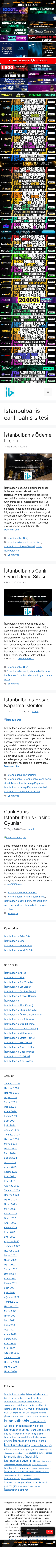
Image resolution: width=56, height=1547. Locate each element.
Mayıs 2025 (10, 1097)
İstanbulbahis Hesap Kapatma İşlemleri (26, 702)
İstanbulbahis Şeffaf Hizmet (19, 1037)
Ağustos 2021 (11, 1297)
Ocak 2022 (10, 1274)
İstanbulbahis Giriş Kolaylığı (19, 1005)
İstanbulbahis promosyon (41, 1468)
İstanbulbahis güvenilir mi (20, 1460)
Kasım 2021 (10, 1283)
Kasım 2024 (10, 1116)
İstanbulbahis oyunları (39, 1465)
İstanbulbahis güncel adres (14, 1453)
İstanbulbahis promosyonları (18, 1471)
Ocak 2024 (10, 1162)
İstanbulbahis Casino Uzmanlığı (21, 1028)
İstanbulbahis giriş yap (23, 1449)
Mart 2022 (9, 1264)
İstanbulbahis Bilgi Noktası (18, 1061)
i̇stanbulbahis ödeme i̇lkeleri (19, 546)
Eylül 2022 (9, 1236)
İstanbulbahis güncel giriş (21, 1456)
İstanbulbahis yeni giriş (14, 1482)
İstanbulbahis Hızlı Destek (18, 1042)
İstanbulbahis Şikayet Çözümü (20, 996)
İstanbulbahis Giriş (18, 538)
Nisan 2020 (10, 1371)
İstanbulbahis (15, 779)
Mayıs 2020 (10, 1366)
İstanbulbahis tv (12, 1478)
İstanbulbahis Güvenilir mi (22, 774)
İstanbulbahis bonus (16, 1429)
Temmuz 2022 (12, 1246)
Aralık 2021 (10, 1278)
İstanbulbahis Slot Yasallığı (18, 982)
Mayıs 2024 (10, 1144)
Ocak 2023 (10, 1218)
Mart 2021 (9, 1320)
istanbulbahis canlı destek (26, 1398)
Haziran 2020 (11, 1362)
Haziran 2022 (11, 1250)
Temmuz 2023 (12, 1190)
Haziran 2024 (11, 1139)
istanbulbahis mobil (11, 1405)
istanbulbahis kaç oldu (15, 1401)
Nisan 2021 (10, 1315)
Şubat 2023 (10, 1213)
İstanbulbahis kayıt (44, 1461)
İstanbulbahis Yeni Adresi (30, 1479)
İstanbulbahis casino (14, 1437)
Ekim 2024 (10, 1120)
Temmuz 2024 (12, 1134)
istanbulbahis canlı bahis (17, 901)
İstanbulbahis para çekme (17, 1468)
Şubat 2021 (10, 1325)
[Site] (28, 102)
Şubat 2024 (10, 1157)
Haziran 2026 (11, 1088)
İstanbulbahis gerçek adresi (29, 1440)
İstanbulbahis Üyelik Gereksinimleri (23, 1014)
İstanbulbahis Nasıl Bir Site (22, 892)
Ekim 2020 (10, 1343)
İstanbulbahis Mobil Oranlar (19, 1051)
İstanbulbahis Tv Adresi (17, 1056)
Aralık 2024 (10, 1111)
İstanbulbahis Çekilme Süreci (20, 991)
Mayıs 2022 (10, 1255)
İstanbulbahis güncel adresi (38, 1453)
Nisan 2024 (10, 1148)
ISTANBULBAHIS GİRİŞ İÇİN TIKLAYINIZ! (28, 60)
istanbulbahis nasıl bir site (33, 1405)
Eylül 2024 (9, 1125)
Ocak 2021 (10, 1329)
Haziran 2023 (11, 1195)
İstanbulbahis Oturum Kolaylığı (20, 1010)
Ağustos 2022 (11, 1241)
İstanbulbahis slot (11, 1475)
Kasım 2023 (10, 1171)
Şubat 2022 (10, 1269)
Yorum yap (13, 554)
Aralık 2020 (10, 1334)
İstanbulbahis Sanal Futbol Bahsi (22, 791)
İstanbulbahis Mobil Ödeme (19, 1019)
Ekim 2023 (10, 1176)
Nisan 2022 (10, 1260)
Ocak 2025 (10, 1106)
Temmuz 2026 (12, 1083)
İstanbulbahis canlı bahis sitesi (24, 542)
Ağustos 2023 (11, 1185)
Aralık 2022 (10, 1222)
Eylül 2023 (9, 1181)
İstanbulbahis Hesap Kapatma (27, 783)
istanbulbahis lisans (34, 1402)
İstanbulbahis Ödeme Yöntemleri (29, 1486)
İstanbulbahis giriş (17, 1445)
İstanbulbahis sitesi (40, 1472)
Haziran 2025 (11, 1093)
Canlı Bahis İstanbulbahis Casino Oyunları (27, 817)
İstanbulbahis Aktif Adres (18, 1033)
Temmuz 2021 (11, 1301)
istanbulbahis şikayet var (24, 1416)
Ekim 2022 (9, 1232)
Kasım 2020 (10, 1339)
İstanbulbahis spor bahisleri (29, 1475)
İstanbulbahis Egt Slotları (17, 986)
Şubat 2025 (10, 1102)
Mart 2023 (10, 1209)
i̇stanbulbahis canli (18, 671)
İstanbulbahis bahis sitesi (28, 1425)
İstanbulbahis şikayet (16, 1489)
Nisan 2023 (10, 1204)
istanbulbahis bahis (34, 896)
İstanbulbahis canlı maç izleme (27, 1433)
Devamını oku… (12, 529)
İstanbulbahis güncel (43, 1449)
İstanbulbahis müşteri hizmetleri (17, 1465)
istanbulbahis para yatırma (18, 1408)
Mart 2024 (10, 1153)
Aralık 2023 (10, 1167)
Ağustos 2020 (11, 1352)
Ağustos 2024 (11, 1130)
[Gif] (28, 164)
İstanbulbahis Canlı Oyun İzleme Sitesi (25, 573)
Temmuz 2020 (12, 1357)
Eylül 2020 (9, 1348)
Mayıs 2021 (10, 1311)
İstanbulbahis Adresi (15, 972)
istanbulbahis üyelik (22, 1413)
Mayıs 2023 (10, 1199)
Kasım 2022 (10, 1227)
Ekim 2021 (9, 1287)
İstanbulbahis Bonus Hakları (19, 1047)
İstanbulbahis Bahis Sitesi (18, 936)
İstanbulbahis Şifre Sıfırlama (19, 1024)
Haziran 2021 (11, 1306)
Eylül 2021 (9, 1292)
